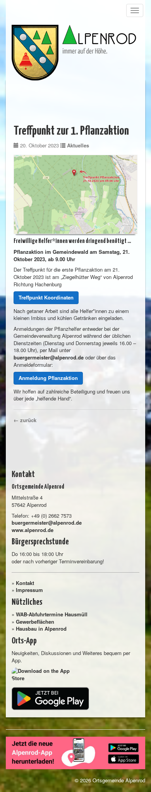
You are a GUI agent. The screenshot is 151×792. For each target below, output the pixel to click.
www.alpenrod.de (32, 530)
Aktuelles (78, 145)
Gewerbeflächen (35, 621)
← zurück (25, 420)
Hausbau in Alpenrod (41, 628)
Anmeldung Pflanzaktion (48, 377)
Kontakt (25, 583)
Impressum (29, 590)
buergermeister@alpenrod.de (49, 357)
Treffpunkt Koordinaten (46, 297)
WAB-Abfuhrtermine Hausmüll (52, 614)
